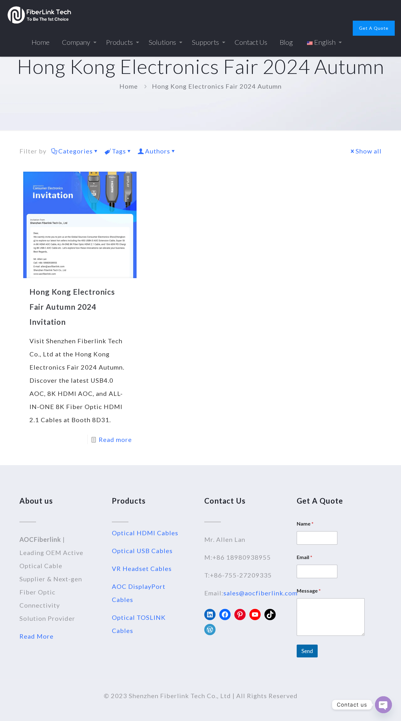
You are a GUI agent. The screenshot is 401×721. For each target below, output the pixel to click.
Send (307, 651)
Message (309, 591)
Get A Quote (373, 28)
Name (305, 523)
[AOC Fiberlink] (39, 14)
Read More (36, 636)
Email (304, 557)
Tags (119, 151)
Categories (75, 151)
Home (128, 86)
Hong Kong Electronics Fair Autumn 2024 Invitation (72, 306)
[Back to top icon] (371, 708)
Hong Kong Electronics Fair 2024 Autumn (217, 86)
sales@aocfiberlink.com (260, 593)
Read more (115, 439)
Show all (369, 151)
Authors (157, 151)
